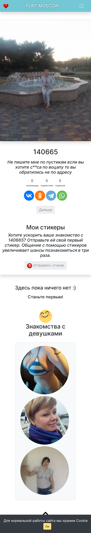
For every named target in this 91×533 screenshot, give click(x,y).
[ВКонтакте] (29, 196)
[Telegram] (51, 196)
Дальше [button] (45, 210)
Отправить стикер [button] (48, 265)
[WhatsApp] (62, 196)
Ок (47, 526)
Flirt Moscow (42, 5)
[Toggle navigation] (82, 6)
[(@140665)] (45, 80)
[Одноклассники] (40, 196)
